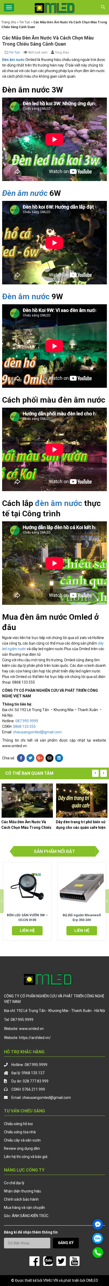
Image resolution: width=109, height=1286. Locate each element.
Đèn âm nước (25, 193)
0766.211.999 (33, 1089)
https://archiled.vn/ (35, 1038)
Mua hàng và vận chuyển (24, 1207)
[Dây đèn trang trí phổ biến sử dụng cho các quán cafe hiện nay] (27, 800)
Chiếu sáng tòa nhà (20, 1132)
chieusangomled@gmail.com (37, 732)
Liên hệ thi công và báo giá (25, 1157)
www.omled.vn (31, 1029)
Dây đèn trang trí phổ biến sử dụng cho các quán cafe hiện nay (26, 825)
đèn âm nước (58, 503)
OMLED (92, 1280)
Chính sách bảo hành (21, 1199)
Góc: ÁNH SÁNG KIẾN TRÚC (26, 1216)
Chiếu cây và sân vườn (22, 1140)
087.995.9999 (26, 721)
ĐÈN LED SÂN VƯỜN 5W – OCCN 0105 (27, 917)
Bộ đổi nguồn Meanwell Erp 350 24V (82, 917)
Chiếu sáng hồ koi (18, 1124)
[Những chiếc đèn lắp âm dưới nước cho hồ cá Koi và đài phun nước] (81, 800)
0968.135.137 (33, 1073)
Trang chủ (8, 22)
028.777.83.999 (35, 1081)
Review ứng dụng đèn (22, 1148)
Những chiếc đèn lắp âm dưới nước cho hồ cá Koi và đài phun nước (81, 825)
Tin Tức (24, 22)
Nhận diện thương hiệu (22, 1191)
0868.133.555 (24, 726)
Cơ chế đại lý (14, 1183)
